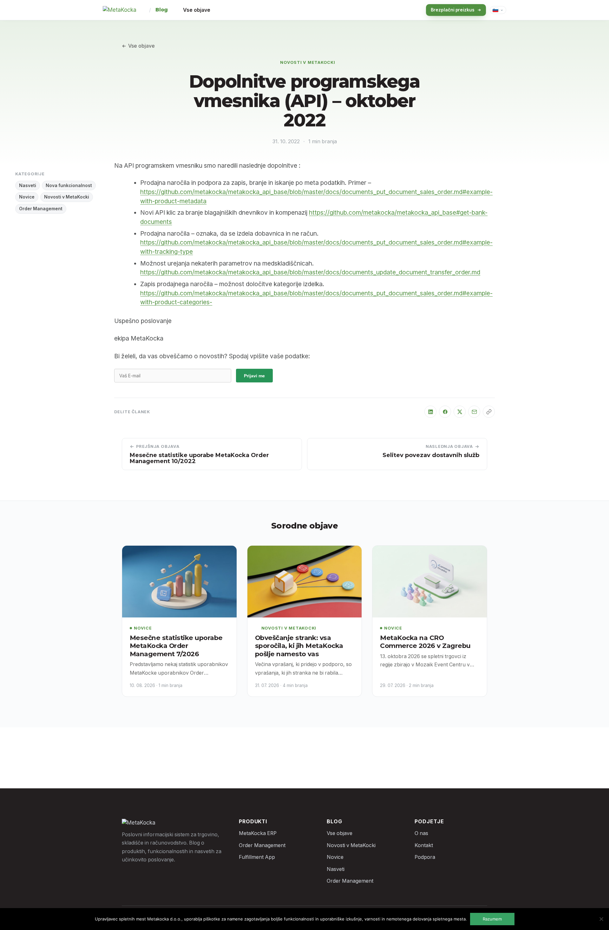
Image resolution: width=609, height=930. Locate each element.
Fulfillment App (257, 857)
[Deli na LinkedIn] (430, 412)
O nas (421, 833)
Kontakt (424, 845)
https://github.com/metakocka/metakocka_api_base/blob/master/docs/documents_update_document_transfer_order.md (310, 272)
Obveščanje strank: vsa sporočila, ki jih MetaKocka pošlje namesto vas (299, 646)
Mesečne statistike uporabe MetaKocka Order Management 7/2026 (176, 646)
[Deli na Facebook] (445, 412)
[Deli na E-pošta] (474, 412)
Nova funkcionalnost (69, 185)
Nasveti (27, 185)
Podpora (425, 857)
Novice (27, 196)
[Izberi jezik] (498, 10)
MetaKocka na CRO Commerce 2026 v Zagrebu (425, 642)
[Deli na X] (460, 412)
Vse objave (196, 10)
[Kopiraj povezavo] (489, 412)
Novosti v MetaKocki (307, 62)
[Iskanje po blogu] (409, 10)
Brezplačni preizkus (453, 9)
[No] (601, 919)
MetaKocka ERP (258, 833)
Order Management (40, 208)
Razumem (492, 918)
